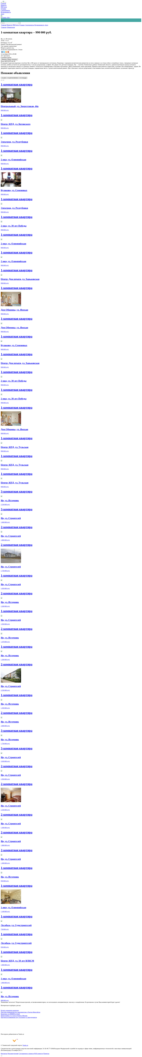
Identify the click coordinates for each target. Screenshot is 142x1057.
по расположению (13, 78)
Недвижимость (6, 12)
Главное (3, 27)
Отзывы (3, 9)
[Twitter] (4, 52)
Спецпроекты (5, 10)
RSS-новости (38, 1053)
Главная (3, 3)
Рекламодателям (13, 1053)
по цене (4, 78)
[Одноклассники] (6, 52)
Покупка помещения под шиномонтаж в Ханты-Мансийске (20, 1012)
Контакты (4, 1053)
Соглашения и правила (26, 1053)
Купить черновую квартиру (10, 1010)
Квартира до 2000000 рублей (10, 1014)
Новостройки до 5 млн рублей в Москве (14, 1015)
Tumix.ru (25, 1045)
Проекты (46, 1053)
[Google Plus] (8, 52)
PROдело (4, 7)
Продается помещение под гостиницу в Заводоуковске (19, 1017)
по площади (23, 78)
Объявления (11, 27)
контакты (9, 59)
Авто (2, 14)
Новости (3, 5)
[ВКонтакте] (2, 52)
